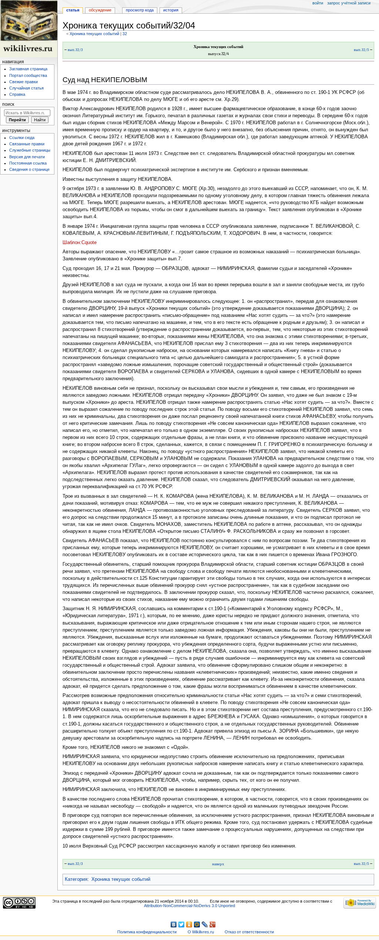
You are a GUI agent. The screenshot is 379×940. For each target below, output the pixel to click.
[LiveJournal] (205, 924)
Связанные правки (26, 144)
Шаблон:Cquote (80, 242)
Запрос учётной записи (348, 3)
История (170, 10)
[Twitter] (181, 924)
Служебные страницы (29, 150)
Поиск (8, 104)
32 (125, 33)
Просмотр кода (140, 10)
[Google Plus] (213, 924)
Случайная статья (26, 88)
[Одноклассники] (189, 924)
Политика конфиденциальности (147, 932)
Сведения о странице (29, 169)
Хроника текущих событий (94, 33)
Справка (17, 94)
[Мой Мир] (197, 924)
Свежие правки (23, 82)
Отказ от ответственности (249, 932)
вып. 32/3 (75, 50)
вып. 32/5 (361, 50)
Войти (317, 3)
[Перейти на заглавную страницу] (28, 28)
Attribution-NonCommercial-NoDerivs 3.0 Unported (189, 905)
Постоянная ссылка (28, 163)
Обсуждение (100, 10)
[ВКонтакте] (174, 924)
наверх (218, 864)
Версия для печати (27, 157)
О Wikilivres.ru (201, 932)
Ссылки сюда (21, 137)
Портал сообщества (28, 75)
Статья (72, 10)
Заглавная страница (28, 69)
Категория (76, 879)
